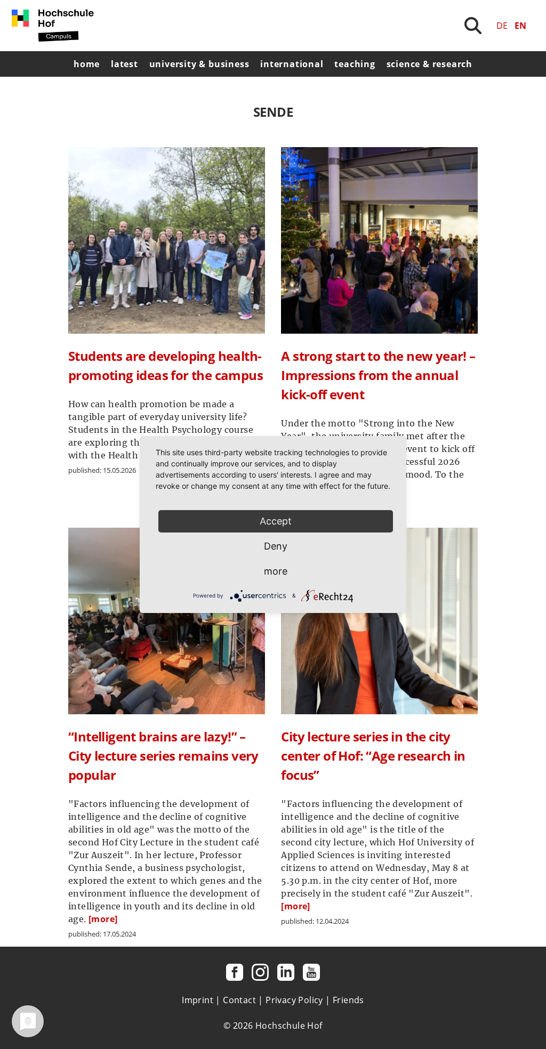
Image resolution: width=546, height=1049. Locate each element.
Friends (348, 1000)
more (275, 571)
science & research (429, 64)
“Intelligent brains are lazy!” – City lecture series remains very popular (163, 756)
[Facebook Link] (234, 972)
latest (124, 64)
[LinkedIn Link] (285, 972)
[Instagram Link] (260, 972)
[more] (103, 919)
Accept (276, 521)
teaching (354, 64)
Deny (275, 546)
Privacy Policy (294, 1000)
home (87, 64)
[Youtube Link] (311, 972)
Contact (239, 1000)
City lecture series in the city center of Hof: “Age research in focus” (373, 756)
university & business (199, 64)
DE (502, 25)
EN (520, 25)
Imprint (197, 1000)
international (291, 64)
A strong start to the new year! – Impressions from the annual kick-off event (378, 375)
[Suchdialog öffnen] (473, 26)
